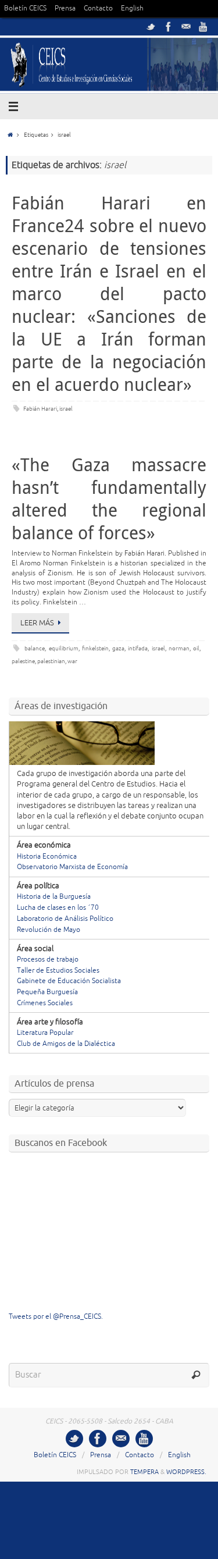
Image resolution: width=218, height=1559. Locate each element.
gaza (118, 648)
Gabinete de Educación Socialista (69, 981)
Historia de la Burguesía (54, 896)
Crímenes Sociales (45, 1003)
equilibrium (63, 648)
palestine (23, 661)
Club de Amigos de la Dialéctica (66, 1044)
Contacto (98, 8)
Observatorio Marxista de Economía (72, 867)
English (132, 8)
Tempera (144, 1472)
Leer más (37, 623)
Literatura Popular (45, 1032)
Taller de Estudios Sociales (58, 970)
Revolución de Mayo (48, 930)
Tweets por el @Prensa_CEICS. (56, 1316)
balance (34, 648)
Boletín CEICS (25, 8)
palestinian (51, 661)
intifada (138, 648)
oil (196, 648)
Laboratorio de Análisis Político (65, 918)
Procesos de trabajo (47, 959)
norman (179, 648)
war (72, 661)
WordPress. (186, 1472)
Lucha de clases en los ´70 (58, 907)
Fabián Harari (40, 408)
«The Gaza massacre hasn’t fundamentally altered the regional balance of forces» (109, 498)
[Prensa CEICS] (151, 26)
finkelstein (95, 648)
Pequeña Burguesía (47, 992)
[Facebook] (168, 26)
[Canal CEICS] (203, 26)
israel (66, 408)
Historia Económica (47, 856)
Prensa (65, 8)
